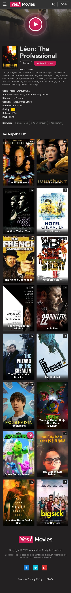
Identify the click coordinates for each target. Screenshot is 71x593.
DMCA (50, 579)
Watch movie (46, 63)
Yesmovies (34, 550)
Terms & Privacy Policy (30, 579)
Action (13, 90)
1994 (14, 112)
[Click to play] (35, 24)
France (15, 101)
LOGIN (63, 4)
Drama (26, 90)
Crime (19, 90)
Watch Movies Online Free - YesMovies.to (22, 4)
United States (25, 101)
